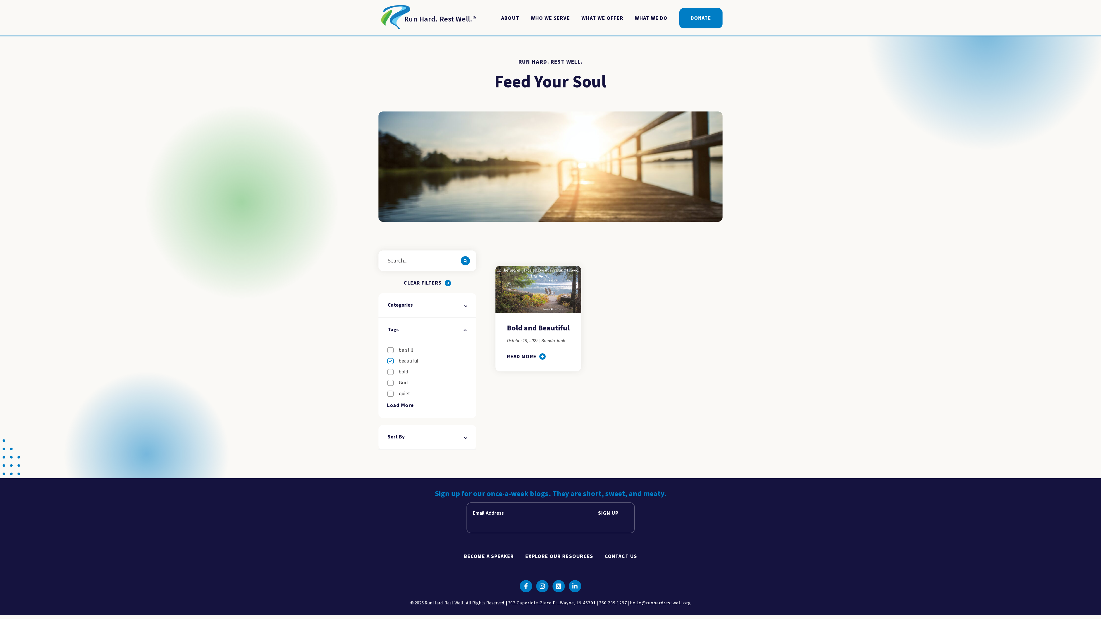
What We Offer (602, 18)
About (510, 18)
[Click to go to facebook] (526, 586)
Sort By (396, 436)
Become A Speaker (489, 556)
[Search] (465, 260)
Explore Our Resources (559, 556)
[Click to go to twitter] (559, 586)
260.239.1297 (613, 603)
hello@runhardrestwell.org (660, 603)
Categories (400, 305)
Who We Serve (550, 18)
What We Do (651, 18)
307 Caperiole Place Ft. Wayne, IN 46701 (552, 603)
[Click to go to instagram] (542, 586)
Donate (701, 18)
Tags (393, 329)
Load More (400, 405)
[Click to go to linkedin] (575, 586)
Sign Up (608, 513)
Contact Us (621, 556)
